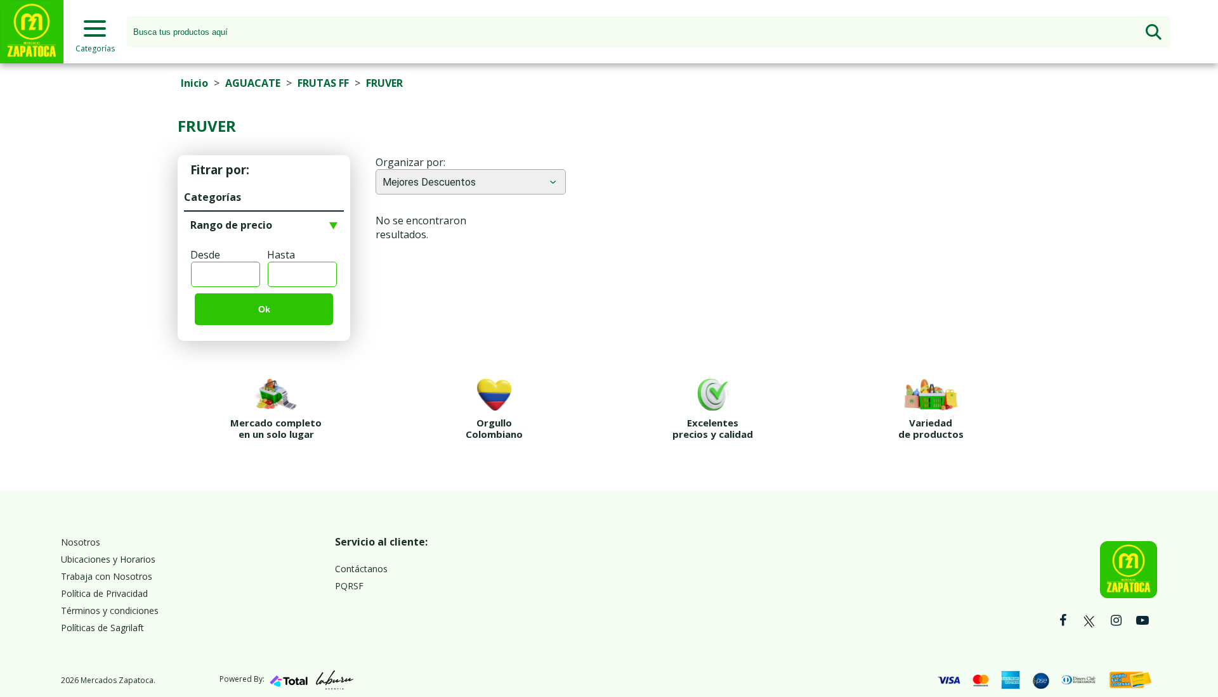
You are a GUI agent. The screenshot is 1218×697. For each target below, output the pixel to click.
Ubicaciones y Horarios (108, 559)
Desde (205, 255)
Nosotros (80, 542)
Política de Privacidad (104, 593)
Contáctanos (361, 569)
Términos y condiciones (110, 610)
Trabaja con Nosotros (106, 576)
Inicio (194, 83)
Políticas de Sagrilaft (102, 628)
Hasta (281, 255)
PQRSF (349, 586)
